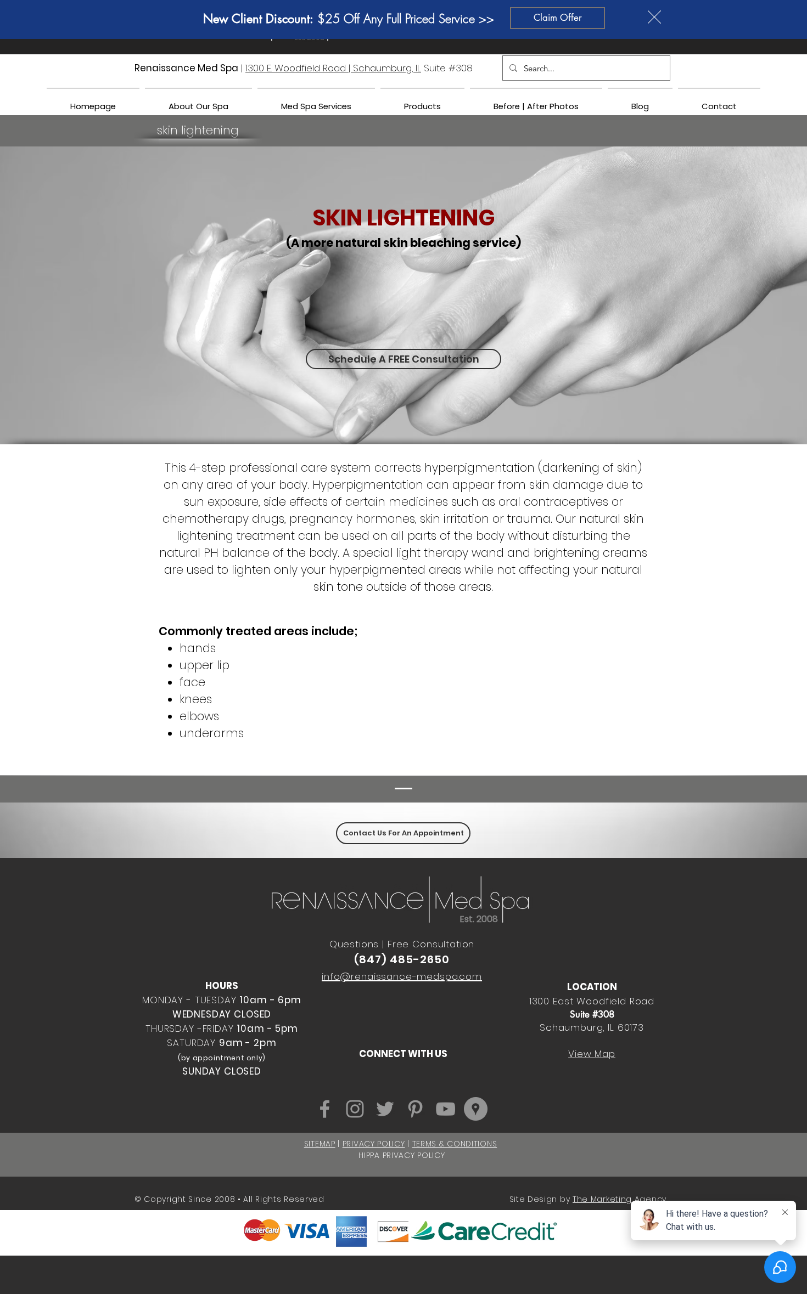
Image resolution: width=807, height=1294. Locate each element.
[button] (654, 17)
